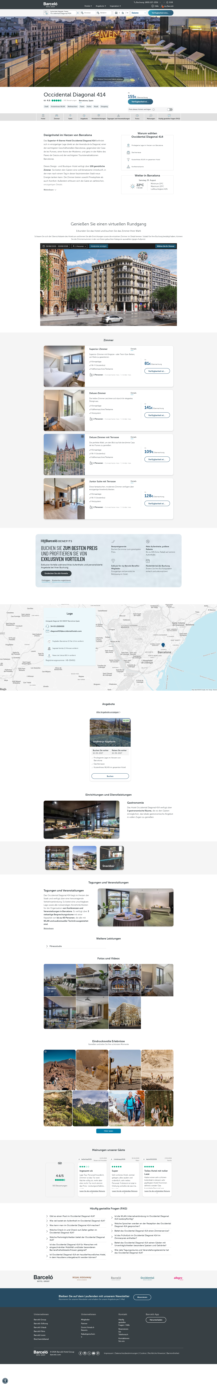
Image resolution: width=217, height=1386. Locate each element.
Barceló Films (39, 1331)
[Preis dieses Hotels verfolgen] (170, 109)
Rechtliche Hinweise (156, 1353)
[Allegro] (178, 1278)
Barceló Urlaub (40, 1327)
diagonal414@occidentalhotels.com (66, 631)
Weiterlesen (49, 928)
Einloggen (46, 580)
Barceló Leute (39, 1335)
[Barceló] (116, 1278)
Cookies (142, 1353)
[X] (89, 1353)
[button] (163, 2)
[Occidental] (147, 1278)
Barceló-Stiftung (41, 1324)
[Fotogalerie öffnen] (82, 348)
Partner (84, 1324)
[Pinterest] (98, 1353)
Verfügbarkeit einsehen (162, 13)
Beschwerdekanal (41, 1339)
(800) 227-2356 (151, 2)
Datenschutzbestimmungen (126, 1353)
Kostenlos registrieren (61, 580)
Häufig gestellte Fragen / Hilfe (124, 1322)
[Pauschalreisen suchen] (46, 13)
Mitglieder (85, 1320)
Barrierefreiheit (173, 1353)
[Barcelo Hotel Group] (41, 1353)
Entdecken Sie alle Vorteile (56, 573)
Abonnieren (142, 1297)
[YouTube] (93, 1353)
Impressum (108, 1353)
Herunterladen (156, 1320)
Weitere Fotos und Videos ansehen (110, 79)
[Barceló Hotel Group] (50, 4)
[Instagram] (85, 1353)
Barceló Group (40, 1320)
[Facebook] (80, 1353)
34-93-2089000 (57, 626)
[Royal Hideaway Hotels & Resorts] (82, 1278)
